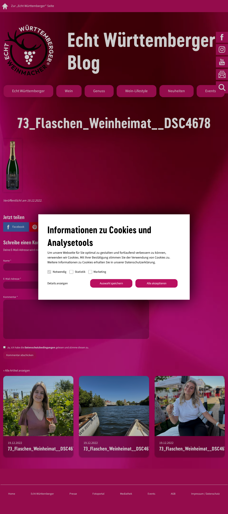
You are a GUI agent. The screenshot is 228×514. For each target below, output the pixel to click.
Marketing (100, 272)
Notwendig (59, 272)
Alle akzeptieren (156, 283)
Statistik (80, 272)
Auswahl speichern (111, 283)
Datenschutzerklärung (140, 262)
